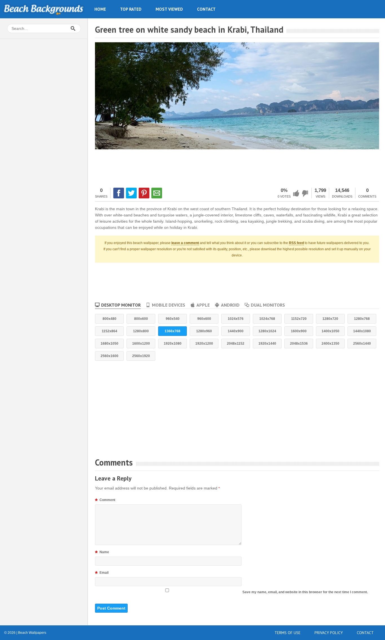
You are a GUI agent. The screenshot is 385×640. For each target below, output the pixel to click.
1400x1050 (330, 331)
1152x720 (299, 319)
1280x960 (204, 331)
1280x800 (141, 331)
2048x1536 (299, 344)
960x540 (173, 319)
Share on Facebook (118, 193)
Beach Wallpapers (43, 9)
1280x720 (330, 319)
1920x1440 (267, 344)
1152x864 (109, 331)
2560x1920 (141, 356)
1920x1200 (204, 344)
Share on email (156, 193)
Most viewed (169, 9)
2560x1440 (362, 344)
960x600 (204, 319)
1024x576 (236, 319)
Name (102, 553)
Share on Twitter (131, 193)
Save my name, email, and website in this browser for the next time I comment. (305, 592)
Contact (206, 9)
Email (102, 573)
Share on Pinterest (144, 193)
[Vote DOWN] (305, 193)
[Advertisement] (237, 167)
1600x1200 (141, 344)
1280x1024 (267, 331)
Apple (203, 305)
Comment (105, 500)
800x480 (109, 319)
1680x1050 (109, 344)
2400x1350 (330, 344)
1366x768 (172, 331)
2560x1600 (109, 356)
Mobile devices (168, 305)
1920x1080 (173, 344)
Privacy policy (329, 632)
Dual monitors (268, 305)
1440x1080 (362, 331)
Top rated (130, 9)
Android (230, 305)
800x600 (141, 319)
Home (100, 9)
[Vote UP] (296, 193)
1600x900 (299, 331)
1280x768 (362, 319)
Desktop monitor (121, 305)
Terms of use (287, 632)
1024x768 (267, 319)
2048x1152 (235, 344)
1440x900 (236, 331)
